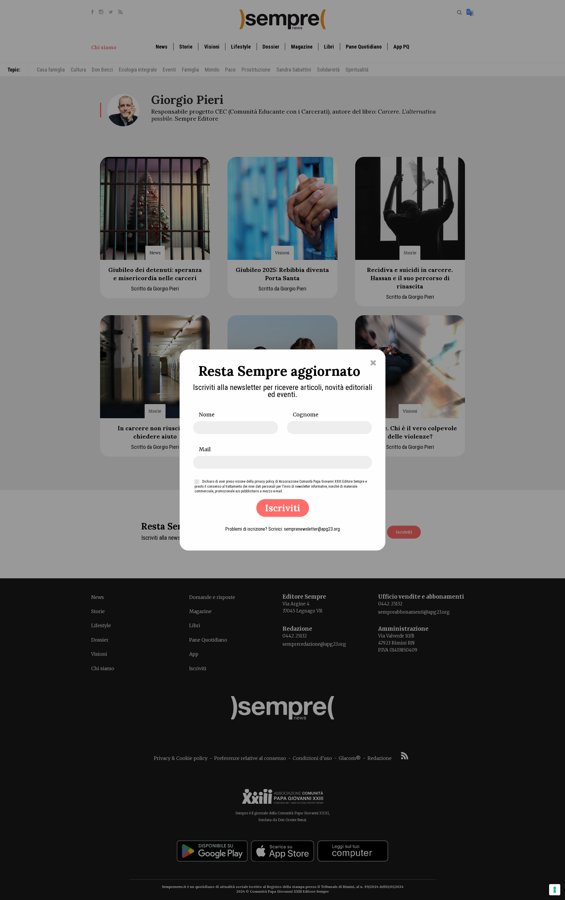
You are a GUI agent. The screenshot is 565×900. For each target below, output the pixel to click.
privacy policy (264, 481)
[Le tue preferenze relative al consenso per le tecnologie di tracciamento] (554, 889)
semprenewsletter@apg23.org (312, 529)
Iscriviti (282, 508)
